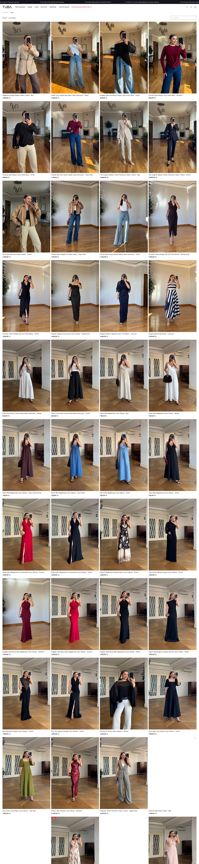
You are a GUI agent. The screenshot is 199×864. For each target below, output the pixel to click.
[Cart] (195, 7)
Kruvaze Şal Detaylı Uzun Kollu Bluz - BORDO (166, 95)
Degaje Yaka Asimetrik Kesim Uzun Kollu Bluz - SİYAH (120, 95)
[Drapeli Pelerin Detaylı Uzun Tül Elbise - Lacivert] (124, 296)
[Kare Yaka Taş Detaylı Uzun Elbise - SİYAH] (173, 693)
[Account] (191, 7)
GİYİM (36, 7)
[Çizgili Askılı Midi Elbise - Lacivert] (173, 296)
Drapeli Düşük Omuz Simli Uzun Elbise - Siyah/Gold (70, 334)
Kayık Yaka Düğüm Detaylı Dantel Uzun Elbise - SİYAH (169, 652)
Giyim (12, 12)
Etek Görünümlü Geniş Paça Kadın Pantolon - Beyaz (22, 413)
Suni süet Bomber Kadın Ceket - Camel (17, 254)
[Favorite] (49, 23)
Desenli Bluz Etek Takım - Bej (160, 811)
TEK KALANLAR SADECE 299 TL (82, 7)
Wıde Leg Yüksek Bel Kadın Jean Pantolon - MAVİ (69, 95)
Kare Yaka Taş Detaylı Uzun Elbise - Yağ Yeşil (19, 811)
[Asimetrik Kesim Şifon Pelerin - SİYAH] (124, 693)
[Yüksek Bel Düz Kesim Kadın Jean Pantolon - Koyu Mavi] (75, 137)
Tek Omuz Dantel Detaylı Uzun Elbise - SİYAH (166, 572)
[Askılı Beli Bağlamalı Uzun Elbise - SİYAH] (173, 455)
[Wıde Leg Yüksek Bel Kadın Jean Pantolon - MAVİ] (75, 57)
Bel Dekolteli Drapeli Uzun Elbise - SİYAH (17, 731)
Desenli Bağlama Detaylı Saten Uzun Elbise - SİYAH (119, 572)
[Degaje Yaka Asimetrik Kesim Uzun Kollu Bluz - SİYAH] (124, 57)
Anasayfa (5, 12)
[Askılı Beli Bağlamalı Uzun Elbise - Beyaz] (173, 375)
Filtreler (4, 17)
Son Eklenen (12, 17)
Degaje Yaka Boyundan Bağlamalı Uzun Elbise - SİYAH (120, 652)
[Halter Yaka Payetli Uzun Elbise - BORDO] (75, 773)
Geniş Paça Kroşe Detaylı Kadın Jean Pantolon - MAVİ (120, 254)
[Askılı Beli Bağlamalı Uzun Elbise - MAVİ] (124, 455)
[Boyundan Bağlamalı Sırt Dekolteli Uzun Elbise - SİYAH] (75, 534)
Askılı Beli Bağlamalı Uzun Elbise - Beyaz (164, 413)
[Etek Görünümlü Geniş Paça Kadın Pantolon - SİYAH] (75, 375)
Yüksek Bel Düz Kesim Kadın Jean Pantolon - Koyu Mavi (72, 175)
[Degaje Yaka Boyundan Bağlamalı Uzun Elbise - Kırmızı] (75, 614)
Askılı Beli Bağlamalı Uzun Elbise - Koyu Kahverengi (21, 493)
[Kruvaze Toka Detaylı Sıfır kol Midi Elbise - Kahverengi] (173, 216)
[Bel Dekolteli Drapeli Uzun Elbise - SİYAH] (26, 693)
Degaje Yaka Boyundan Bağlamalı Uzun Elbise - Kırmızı (71, 652)
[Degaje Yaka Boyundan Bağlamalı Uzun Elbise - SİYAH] (124, 614)
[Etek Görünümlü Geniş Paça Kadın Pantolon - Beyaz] (26, 375)
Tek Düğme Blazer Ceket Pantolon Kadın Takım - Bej (120, 175)
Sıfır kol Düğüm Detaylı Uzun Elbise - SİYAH (67, 731)
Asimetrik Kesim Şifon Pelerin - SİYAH (114, 731)
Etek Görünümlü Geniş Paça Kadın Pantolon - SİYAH (70, 413)
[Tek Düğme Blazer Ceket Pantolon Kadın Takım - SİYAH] (173, 137)
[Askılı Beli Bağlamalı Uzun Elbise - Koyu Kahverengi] (26, 455)
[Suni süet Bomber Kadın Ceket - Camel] (26, 216)
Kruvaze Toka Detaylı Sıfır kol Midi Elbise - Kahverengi (169, 254)
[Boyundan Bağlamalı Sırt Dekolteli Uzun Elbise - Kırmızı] (26, 534)
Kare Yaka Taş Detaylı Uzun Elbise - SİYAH (164, 731)
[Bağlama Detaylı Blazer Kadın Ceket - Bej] (26, 57)
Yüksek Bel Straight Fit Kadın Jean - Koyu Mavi (68, 254)
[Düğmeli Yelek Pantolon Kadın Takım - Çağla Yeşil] (124, 773)
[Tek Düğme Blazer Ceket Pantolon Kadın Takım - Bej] (124, 137)
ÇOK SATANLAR (64, 7)
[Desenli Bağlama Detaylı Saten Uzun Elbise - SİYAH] (124, 534)
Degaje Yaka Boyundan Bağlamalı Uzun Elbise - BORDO (23, 652)
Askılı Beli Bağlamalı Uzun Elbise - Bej (114, 413)
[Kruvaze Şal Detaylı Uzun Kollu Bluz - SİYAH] (26, 137)
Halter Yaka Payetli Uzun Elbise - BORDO (66, 811)
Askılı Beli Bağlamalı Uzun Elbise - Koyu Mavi (68, 493)
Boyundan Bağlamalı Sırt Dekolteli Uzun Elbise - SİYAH (71, 572)
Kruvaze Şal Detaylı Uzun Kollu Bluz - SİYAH (18, 175)
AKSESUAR (52, 7)
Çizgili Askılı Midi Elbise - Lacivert (161, 334)
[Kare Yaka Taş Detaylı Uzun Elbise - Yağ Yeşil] (26, 773)
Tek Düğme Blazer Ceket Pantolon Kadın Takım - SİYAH (170, 175)
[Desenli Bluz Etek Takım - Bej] (173, 773)
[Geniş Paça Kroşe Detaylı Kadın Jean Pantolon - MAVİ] (124, 216)
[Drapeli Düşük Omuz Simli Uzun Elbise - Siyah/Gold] (75, 296)
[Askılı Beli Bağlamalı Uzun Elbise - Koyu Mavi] (75, 455)
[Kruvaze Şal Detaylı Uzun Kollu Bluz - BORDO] (173, 57)
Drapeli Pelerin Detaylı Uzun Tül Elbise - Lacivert (118, 334)
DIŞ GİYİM (44, 7)
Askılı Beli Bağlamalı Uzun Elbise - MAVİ (115, 493)
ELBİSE (30, 7)
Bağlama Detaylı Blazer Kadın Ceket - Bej (17, 95)
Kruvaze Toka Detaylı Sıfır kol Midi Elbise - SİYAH (20, 334)
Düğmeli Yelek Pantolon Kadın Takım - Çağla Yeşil (118, 811)
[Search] (187, 7)
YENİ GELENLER (20, 7)
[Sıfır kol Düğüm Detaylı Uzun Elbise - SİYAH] (75, 693)
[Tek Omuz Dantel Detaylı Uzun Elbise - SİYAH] (173, 534)
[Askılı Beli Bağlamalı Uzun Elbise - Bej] (124, 375)
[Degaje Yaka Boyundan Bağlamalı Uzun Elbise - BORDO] (26, 614)
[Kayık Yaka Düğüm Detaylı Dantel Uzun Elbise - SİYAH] (173, 614)
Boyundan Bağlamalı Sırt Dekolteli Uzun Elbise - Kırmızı (23, 572)
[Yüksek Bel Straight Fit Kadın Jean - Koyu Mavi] (75, 216)
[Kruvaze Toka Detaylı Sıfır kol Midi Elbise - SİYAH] (26, 296)
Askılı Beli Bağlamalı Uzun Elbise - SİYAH (164, 493)
